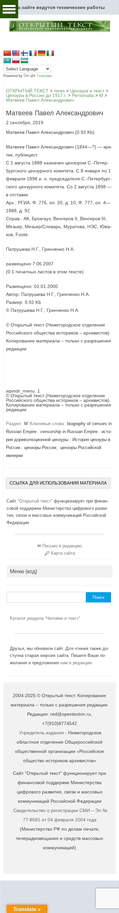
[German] (42, 53)
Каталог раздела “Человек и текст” (45, 618)
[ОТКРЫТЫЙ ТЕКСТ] (59, 31)
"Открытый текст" (36, 501)
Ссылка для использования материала (58, 483)
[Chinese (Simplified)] (7, 53)
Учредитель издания (41, 732)
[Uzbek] (24, 60)
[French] (33, 53)
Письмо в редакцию (62, 545)
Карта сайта (63, 553)
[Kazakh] (7, 60)
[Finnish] (24, 53)
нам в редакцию (76, 662)
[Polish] (16, 60)
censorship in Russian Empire (69, 431)
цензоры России (40, 447)
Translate (44, 76)
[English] (16, 53)
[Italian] (50, 53)
